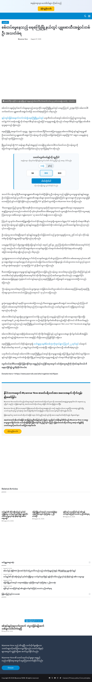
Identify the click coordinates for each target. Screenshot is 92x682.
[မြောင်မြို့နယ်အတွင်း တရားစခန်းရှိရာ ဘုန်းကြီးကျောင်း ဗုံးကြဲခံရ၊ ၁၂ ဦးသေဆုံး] (46, 502)
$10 (46, 173)
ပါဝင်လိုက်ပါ (46, 181)
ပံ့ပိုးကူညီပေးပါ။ (46, 9)
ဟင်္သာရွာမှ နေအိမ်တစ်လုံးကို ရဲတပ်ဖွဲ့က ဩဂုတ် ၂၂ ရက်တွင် (56, 344)
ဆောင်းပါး (12, 440)
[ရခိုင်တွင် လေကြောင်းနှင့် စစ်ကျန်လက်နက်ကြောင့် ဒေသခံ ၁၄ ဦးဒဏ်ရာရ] (76, 502)
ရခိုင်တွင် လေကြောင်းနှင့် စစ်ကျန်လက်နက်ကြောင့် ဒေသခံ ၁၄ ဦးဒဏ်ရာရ (76, 513)
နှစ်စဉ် (50, 166)
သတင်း (5, 22)
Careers (66, 678)
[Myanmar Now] (7, 16)
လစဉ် (42, 166)
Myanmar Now (23, 39)
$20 (59, 173)
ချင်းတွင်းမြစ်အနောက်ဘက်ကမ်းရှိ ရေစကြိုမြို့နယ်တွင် (23, 118)
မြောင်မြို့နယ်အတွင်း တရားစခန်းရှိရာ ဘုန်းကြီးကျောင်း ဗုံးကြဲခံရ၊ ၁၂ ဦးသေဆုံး (44, 514)
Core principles (85, 678)
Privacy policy (74, 678)
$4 (33, 173)
